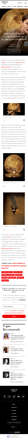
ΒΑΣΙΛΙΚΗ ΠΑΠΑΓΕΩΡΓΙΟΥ (17, 341)
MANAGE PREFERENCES (14, 422)
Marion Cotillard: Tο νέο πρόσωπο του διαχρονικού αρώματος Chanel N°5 (14, 266)
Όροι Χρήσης (14, 416)
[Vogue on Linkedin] (23, 396)
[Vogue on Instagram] (9, 396)
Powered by (11, 432)
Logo (14, 391)
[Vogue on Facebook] (5, 396)
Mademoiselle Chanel (7, 248)
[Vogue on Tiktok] (14, 396)
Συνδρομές (14, 419)
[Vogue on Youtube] (19, 396)
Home (13, 404)
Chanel (3, 62)
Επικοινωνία (14, 407)
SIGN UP (14, 316)
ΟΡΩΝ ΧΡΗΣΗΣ (13, 310)
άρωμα (8, 237)
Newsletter (14, 410)
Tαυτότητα (14, 413)
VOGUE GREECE (14, 44)
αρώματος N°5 (19, 62)
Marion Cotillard (5, 67)
